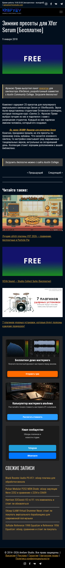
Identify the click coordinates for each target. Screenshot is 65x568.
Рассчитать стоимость (32, 417)
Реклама (22, 555)
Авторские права (49, 555)
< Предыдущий (35, 172)
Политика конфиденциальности (32, 558)
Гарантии (33, 555)
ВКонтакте (33, 455)
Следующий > (55, 172)
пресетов (44, 88)
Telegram (32, 448)
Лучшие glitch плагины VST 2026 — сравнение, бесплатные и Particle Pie (26, 238)
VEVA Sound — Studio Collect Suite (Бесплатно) (26, 281)
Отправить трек (32, 374)
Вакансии (11, 555)
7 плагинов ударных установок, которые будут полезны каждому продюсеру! (32, 324)
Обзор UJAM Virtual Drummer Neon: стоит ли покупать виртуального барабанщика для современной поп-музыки (29, 514)
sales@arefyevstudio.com (13, 5)
